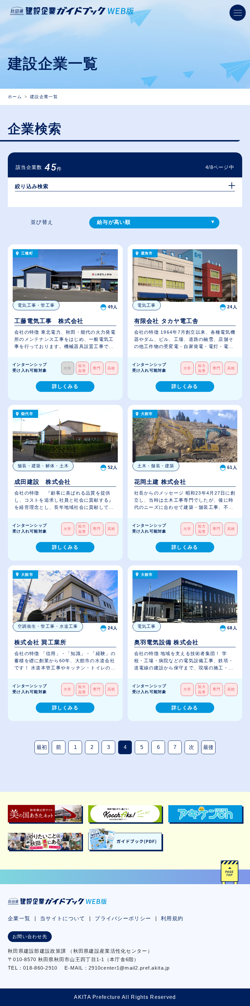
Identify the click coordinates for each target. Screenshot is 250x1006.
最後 (208, 747)
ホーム (15, 96)
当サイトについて (62, 918)
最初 (41, 747)
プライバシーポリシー (123, 918)
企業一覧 (19, 918)
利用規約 (172, 918)
